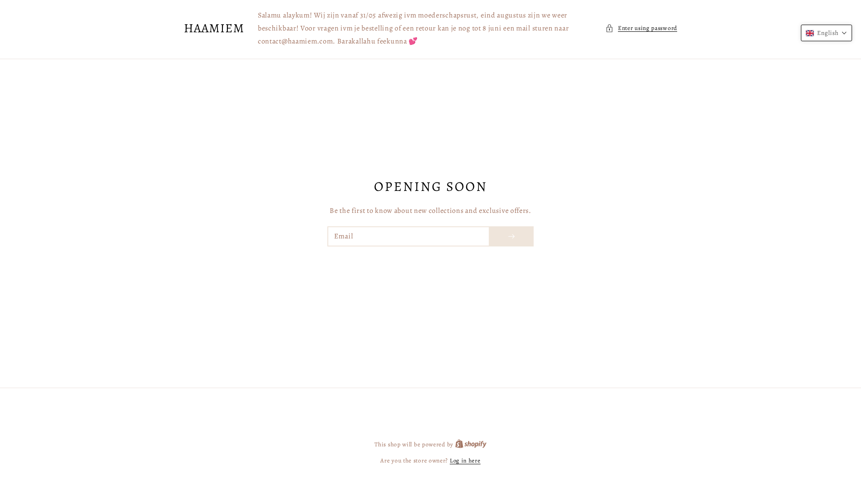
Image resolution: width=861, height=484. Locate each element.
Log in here (465, 460)
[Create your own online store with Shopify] (471, 444)
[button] (641, 28)
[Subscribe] (511, 236)
